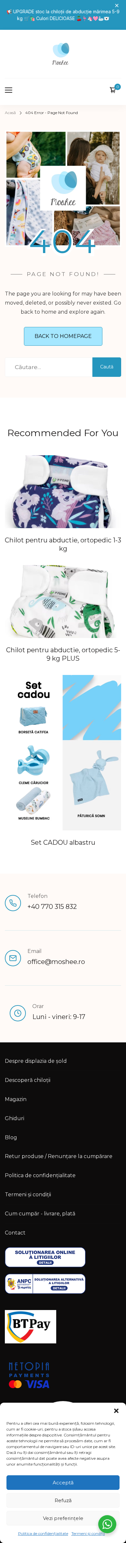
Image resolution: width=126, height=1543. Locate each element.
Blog (11, 1137)
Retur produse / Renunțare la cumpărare (58, 1156)
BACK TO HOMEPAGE (63, 336)
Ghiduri (14, 1118)
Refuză (63, 1500)
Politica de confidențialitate (43, 1533)
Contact (15, 1233)
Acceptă (63, 1482)
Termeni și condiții (88, 1533)
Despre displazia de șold (36, 1061)
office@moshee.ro (56, 962)
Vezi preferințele (63, 1518)
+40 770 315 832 (52, 907)
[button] (116, 1411)
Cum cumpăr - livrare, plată (40, 1214)
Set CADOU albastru (63, 842)
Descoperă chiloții (27, 1080)
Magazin (15, 1099)
